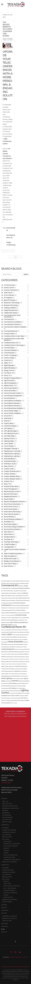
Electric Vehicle (16, 583)
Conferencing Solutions (14, 639)
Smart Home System (10, 509)
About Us (5, 801)
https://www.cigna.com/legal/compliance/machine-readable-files (15, 966)
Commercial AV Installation (12, 322)
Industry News (8, 423)
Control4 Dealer (9, 347)
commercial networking (10, 615)
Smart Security (8, 681)
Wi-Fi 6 (10, 690)
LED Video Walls (9, 436)
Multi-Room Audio (10, 463)
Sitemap (18, 957)
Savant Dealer (8, 499)
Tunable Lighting (5, 676)
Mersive (23, 656)
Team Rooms (8, 532)
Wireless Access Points (9, 666)
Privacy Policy (25, 957)
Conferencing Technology (15, 698)
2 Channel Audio (9, 285)
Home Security (12, 693)
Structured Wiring (23, 590)
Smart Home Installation (12, 637)
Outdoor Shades (9, 474)
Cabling (13, 598)
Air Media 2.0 (22, 700)
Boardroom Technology (11, 302)
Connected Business (9, 830)
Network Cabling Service (25, 600)
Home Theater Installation (12, 413)
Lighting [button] (4, 904)
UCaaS (2, 617)
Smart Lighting (6, 678)
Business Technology (10, 305)
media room (22, 695)
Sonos (25, 646)
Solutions (5, 839)
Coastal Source (21, 661)
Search (26, 274)
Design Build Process (9, 861)
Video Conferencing (10, 244)
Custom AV (7, 360)
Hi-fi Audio (8, 617)
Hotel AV (6, 421)
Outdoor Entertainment (11, 471)
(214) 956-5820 (6, 782)
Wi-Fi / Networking (9, 888)
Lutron (9, 634)
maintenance (19, 593)
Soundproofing (17, 668)
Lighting (27, 656)
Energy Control (9, 370)
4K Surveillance (24, 671)
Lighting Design (9, 441)
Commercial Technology (13, 651)
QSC (2, 590)
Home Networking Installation (13, 408)
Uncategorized (9, 547)
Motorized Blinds (9, 458)
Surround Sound (16, 605)
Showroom (6, 812)
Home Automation (10, 390)
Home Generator (9, 398)
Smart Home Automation (12, 504)
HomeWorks (8, 654)
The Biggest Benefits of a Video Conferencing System (7, 29)
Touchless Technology (11, 542)
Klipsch (12, 590)
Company (4, 798)
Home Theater (12, 683)
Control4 (14, 681)
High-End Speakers (10, 383)
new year (7, 659)
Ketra (7, 690)
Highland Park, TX (10, 385)
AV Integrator (8, 297)
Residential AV (18, 671)
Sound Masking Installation (13, 519)
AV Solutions (4, 695)
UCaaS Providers (9, 544)
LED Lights (17, 600)
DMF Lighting (4, 644)
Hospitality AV (16, 590)
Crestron (3, 634)
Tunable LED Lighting (16, 634)
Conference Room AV (10, 236)
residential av (24, 622)
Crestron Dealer (9, 358)
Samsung (3, 659)
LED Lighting (8, 428)
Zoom (17, 688)
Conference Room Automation (21, 666)
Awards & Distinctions (9, 806)
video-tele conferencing (22, 637)
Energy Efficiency (22, 688)
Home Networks (22, 583)
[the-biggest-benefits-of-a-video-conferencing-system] (8, 45)
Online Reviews (7, 817)
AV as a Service (9, 295)
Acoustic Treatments (10, 290)
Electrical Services (10, 892)
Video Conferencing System (12, 38)
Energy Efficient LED (19, 595)
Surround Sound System (12, 529)
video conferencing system (7, 141)
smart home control (16, 690)
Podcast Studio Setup (11, 486)
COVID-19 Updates (10, 355)
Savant (21, 678)
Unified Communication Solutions (15, 549)
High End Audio (9, 380)
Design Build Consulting (10, 808)
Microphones (11, 659)
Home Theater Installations (13, 673)
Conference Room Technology (14, 345)
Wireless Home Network (11, 561)
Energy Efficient (21, 651)
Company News (9, 333)
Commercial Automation (23, 588)
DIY (5, 617)
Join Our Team (7, 819)
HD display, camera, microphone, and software (7, 153)
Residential (5, 864)
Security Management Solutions (14, 501)
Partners (5, 827)
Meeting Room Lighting (11, 453)
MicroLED (13, 629)
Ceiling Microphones (10, 310)
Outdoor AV (14, 624)
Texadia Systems (9, 537)
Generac (13, 595)
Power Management (10, 489)
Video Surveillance (10, 556)
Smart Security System (11, 514)
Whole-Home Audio (19, 581)
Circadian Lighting (10, 644)
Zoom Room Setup (10, 563)
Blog (3, 929)
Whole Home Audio (10, 558)
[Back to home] (16, 4)
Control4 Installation (10, 350)
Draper (17, 683)
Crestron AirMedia (8, 598)
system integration (12, 593)
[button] (2, 4)
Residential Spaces (8, 872)
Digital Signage (9, 365)
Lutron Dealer (8, 443)
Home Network (8, 595)
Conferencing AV (24, 629)
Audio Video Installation (10, 600)
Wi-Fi (12, 610)
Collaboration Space (10, 313)
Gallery (4, 913)
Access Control (9, 287)
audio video (7, 841)
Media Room (21, 585)
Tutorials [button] (4, 926)
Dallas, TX (7, 363)
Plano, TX (7, 484)
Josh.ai (4, 590)
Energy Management (24, 605)
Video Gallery (7, 920)
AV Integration (25, 639)
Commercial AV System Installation (15, 327)
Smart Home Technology (12, 511)
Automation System (5, 632)
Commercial (5, 824)
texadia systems (9, 656)
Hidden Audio (8, 661)
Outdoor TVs (8, 481)
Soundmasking (18, 629)
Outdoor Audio (9, 469)
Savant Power (7, 901)
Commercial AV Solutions (12, 324)
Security (6, 848)
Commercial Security (10, 331)
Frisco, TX (7, 375)
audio (20, 639)
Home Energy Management (13, 395)
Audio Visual (8, 292)
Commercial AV (9, 319)
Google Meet (8, 629)
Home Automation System (12, 393)
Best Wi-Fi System (10, 300)
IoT (23, 646)
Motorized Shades (10, 461)
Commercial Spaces (8, 832)
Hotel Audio (7, 418)
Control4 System (9, 353)
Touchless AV (8, 539)
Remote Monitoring (10, 494)
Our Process (6, 815)
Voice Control (27, 649)
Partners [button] (4, 923)
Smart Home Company (19, 659)
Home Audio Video (20, 632)
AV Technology (9, 700)
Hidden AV (20, 681)
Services (5, 810)
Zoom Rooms (8, 566)
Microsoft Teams (16, 678)
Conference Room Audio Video (14, 336)
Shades (5, 852)
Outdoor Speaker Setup (11, 476)
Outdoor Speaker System (12, 479)
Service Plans (7, 836)
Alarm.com (3, 629)
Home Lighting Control (19, 693)
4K (13, 671)
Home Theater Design (11, 411)
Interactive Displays (10, 426)
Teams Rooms (9, 534)
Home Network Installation (12, 400)
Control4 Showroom (24, 676)
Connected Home (8, 870)
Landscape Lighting (5, 688)
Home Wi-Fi (7, 416)
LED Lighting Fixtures (11, 433)
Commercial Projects (9, 916)
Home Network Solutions (12, 405)
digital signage (8, 610)
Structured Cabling (10, 524)
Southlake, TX (8, 521)
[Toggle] (28, 285)
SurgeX (2, 673)
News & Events (8, 466)
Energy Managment (25, 634)
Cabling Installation (10, 307)
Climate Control (19, 646)
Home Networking (5, 639)
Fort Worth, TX (9, 373)
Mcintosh (9, 590)
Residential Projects (9, 918)
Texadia (26, 585)
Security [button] (4, 907)
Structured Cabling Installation (14, 527)
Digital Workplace (9, 368)
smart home (26, 632)
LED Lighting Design (10, 431)
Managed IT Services (10, 448)
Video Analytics (10, 583)
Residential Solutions (10, 496)
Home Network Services (11, 403)
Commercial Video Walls (11, 859)
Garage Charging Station (12, 378)
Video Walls (13, 581)
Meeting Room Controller (12, 451)
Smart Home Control (10, 506)
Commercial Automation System (23, 612)
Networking (3, 690)
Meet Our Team (7, 803)
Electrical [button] (5, 910)
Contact (4, 932)
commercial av (10, 229)
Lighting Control (9, 438)
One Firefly (11, 957)
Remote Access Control (11, 491)
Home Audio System (10, 388)
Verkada (7, 622)
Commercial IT (12, 646)
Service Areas (7, 822)
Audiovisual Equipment (7, 649)
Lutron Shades (9, 446)
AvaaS (27, 583)
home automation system (14, 676)
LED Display (27, 693)
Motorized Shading (23, 673)
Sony (20, 683)
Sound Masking (9, 516)
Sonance (20, 617)
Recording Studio (20, 620)
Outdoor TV (3, 700)
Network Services (14, 654)
